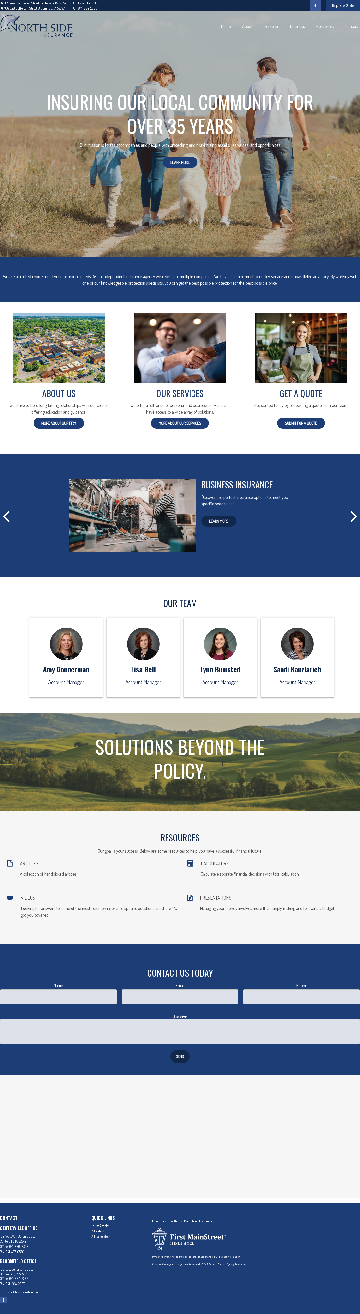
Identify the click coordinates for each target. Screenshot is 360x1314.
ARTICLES (29, 863)
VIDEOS (28, 898)
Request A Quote (343, 5)
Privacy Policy (159, 1256)
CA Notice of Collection (180, 1256)
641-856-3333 (87, 3)
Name (58, 985)
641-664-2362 (87, 8)
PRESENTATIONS (215, 898)
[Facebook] (315, 5)
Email (179, 985)
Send (180, 1056)
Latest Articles (100, 1226)
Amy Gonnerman (66, 669)
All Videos (97, 1231)
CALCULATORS (215, 863)
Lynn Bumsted (220, 669)
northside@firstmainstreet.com (20, 1292)
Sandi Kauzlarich (297, 669)
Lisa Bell (143, 669)
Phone (301, 985)
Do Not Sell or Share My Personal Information (216, 1256)
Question (180, 1016)
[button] (226, 26)
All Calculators (100, 1236)
